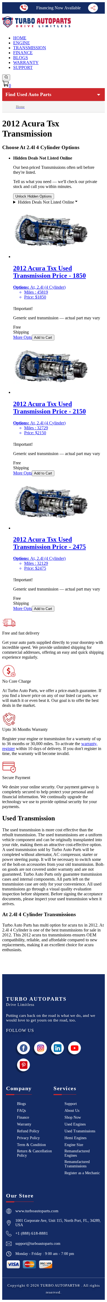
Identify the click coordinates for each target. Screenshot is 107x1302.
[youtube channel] (74, 1048)
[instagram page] (40, 1048)
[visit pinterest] (23, 1065)
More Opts (22, 337)
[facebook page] (23, 1048)
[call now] (24, 8)
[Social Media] (93, 8)
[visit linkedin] (57, 1048)
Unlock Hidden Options (33, 196)
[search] (6, 77)
